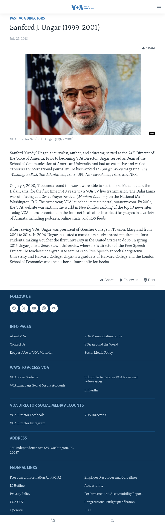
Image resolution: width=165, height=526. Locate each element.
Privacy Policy (20, 494)
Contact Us (18, 344)
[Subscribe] (54, 308)
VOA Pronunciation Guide (103, 336)
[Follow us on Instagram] (44, 308)
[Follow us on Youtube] (34, 308)
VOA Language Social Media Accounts (38, 385)
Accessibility (93, 485)
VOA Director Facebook (27, 415)
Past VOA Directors (27, 19)
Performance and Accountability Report (113, 494)
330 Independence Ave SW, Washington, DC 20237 (42, 450)
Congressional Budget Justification (109, 502)
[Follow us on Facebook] (14, 308)
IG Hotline (17, 485)
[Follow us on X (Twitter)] (24, 308)
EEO (87, 510)
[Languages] (53, 520)
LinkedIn (91, 390)
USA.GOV (17, 502)
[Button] (148, 48)
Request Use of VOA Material (31, 353)
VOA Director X (95, 415)
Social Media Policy (98, 353)
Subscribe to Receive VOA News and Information (111, 380)
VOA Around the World (101, 344)
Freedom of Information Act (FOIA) (35, 477)
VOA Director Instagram (27, 423)
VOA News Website (24, 377)
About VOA (18, 336)
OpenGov (16, 510)
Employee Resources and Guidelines (110, 477)
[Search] (112, 520)
